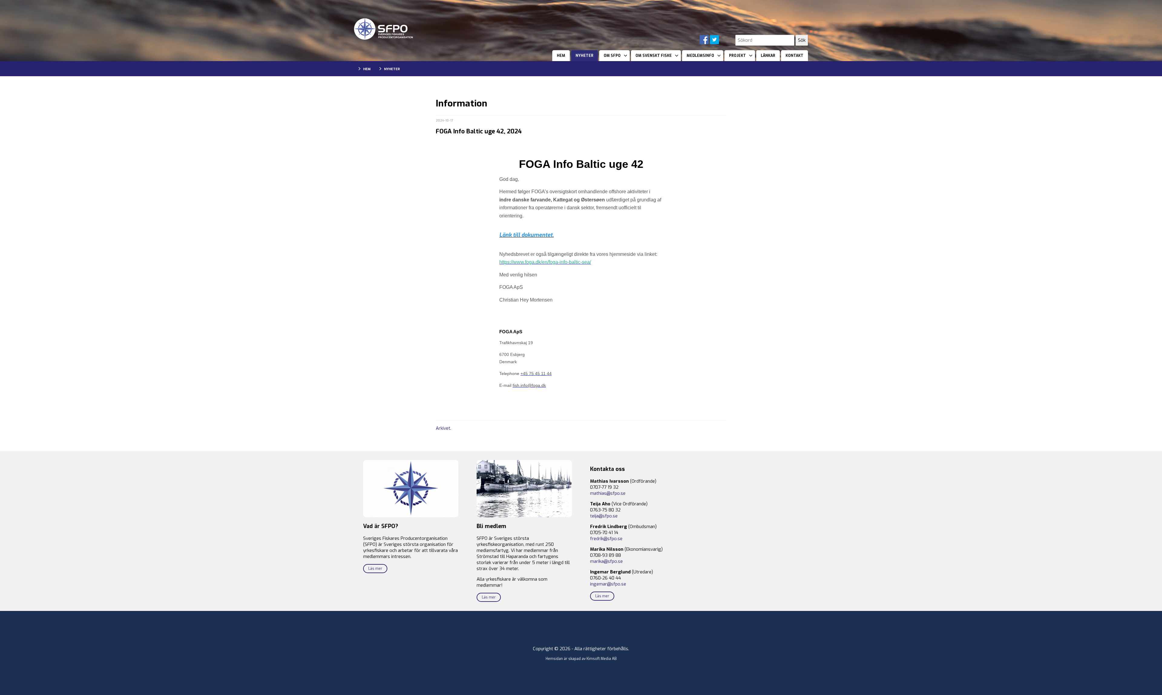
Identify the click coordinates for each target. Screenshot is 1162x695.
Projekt (737, 55)
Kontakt (794, 55)
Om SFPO (612, 55)
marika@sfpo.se (606, 561)
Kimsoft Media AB (601, 658)
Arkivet (443, 428)
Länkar (768, 55)
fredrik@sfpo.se (606, 539)
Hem (561, 55)
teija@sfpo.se (604, 516)
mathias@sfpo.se (607, 493)
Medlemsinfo (700, 55)
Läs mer (375, 568)
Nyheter (584, 55)
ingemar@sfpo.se (608, 584)
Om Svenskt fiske (653, 55)
